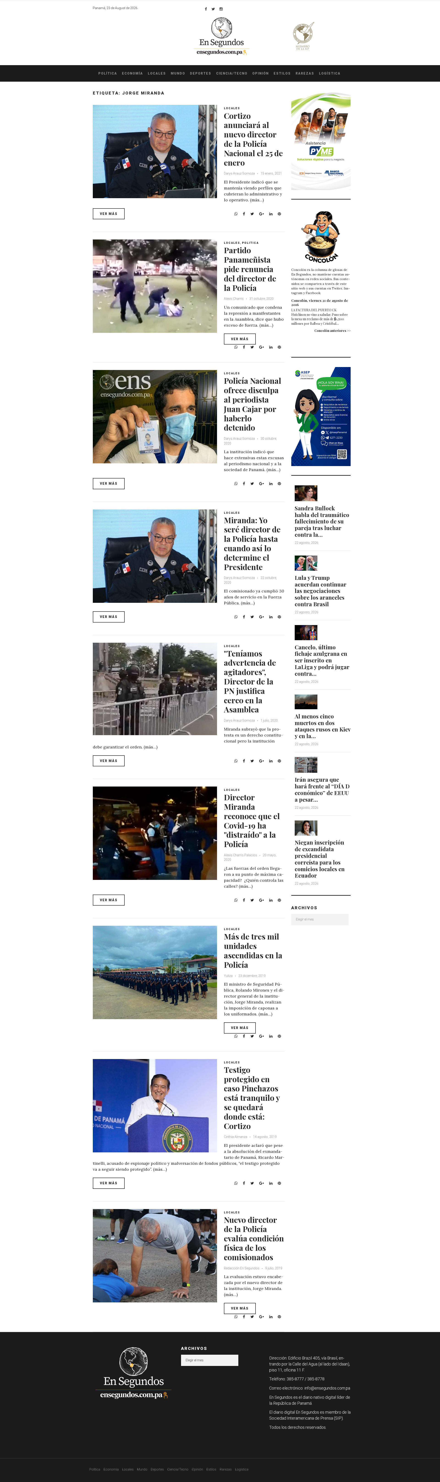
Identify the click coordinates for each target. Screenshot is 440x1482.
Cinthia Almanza (235, 1137)
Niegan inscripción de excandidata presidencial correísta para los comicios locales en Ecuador (320, 859)
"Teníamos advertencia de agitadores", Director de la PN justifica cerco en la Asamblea (250, 681)
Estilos (282, 73)
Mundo (178, 73)
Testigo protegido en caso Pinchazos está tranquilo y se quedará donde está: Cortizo (252, 1097)
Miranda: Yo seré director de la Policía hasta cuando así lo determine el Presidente (252, 543)
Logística (330, 73)
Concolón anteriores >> (332, 330)
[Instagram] (221, 9)
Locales (157, 73)
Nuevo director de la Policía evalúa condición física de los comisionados (254, 1238)
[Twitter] (213, 9)
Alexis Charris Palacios (240, 855)
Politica (250, 243)
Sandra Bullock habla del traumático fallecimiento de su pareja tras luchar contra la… (322, 521)
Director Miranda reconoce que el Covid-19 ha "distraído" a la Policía (252, 820)
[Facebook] (206, 9)
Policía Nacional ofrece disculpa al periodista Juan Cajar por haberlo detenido (252, 404)
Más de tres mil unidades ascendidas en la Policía (253, 950)
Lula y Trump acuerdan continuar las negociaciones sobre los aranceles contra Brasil (320, 591)
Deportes (200, 73)
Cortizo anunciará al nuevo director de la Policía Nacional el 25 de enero (253, 139)
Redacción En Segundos (242, 1268)
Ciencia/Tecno (232, 73)
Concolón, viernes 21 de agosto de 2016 (319, 302)
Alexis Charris (234, 298)
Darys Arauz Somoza (239, 173)
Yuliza (228, 976)
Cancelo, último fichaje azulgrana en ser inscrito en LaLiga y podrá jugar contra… (322, 660)
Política (107, 73)
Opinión (260, 73)
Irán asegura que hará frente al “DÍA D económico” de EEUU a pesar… (322, 789)
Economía (132, 73)
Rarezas (305, 73)
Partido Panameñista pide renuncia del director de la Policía (250, 269)
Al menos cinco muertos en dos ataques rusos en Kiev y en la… (322, 726)
